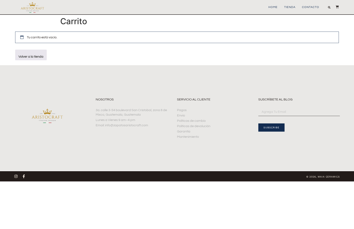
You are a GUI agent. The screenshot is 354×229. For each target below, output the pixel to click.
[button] (329, 7)
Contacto (310, 7)
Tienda (289, 7)
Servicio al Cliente (193, 99)
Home (273, 7)
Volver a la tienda (30, 56)
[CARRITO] (335, 6)
